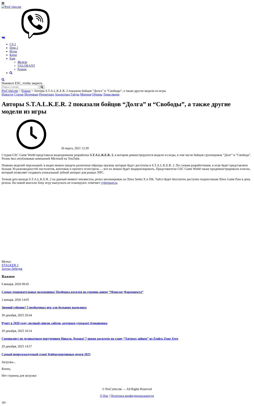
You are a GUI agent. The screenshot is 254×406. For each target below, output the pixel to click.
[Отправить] (42, 87)
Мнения (85, 94)
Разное (22, 69)
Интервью (31, 94)
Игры (13, 51)
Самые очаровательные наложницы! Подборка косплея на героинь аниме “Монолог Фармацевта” (72, 292)
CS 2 (13, 44)
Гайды (75, 94)
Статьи (19, 94)
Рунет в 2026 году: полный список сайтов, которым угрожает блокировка (54, 323)
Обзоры (97, 94)
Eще (12, 58)
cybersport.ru (109, 182)
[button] (3, 37)
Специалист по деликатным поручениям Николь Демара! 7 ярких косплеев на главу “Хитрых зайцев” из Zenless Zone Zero (90, 338)
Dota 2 (14, 47)
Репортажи (46, 94)
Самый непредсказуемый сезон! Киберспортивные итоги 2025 (46, 354)
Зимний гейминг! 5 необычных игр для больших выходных (44, 307)
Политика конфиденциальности (132, 395)
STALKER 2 (10, 265)
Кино (13, 55)
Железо (22, 62)
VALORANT (26, 65)
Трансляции (111, 94)
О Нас (104, 395)
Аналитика (62, 94)
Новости (7, 94)
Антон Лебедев (12, 268)
